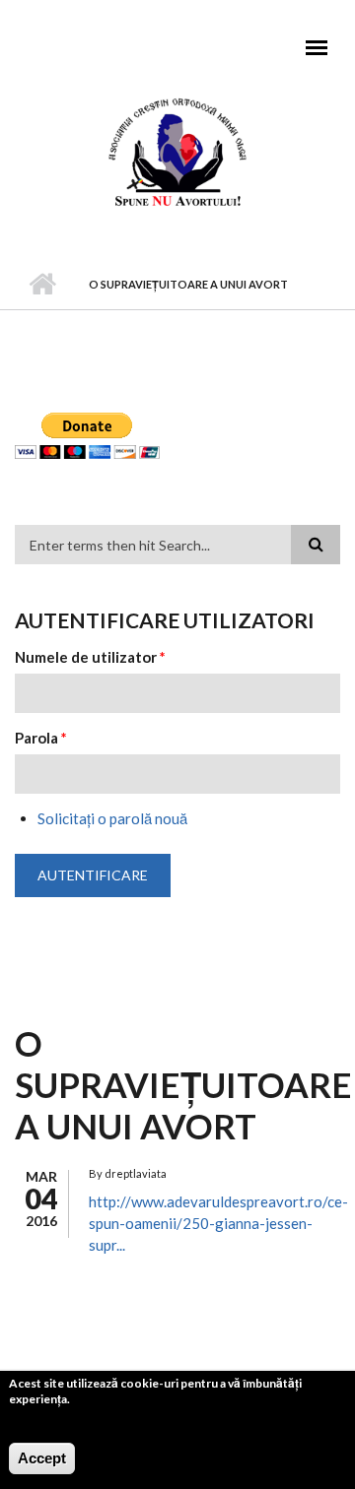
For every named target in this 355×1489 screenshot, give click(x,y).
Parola (41, 737)
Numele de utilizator (90, 657)
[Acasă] (177, 151)
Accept (42, 1458)
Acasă (42, 284)
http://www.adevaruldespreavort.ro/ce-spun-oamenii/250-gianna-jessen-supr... (218, 1223)
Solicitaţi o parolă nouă (112, 818)
